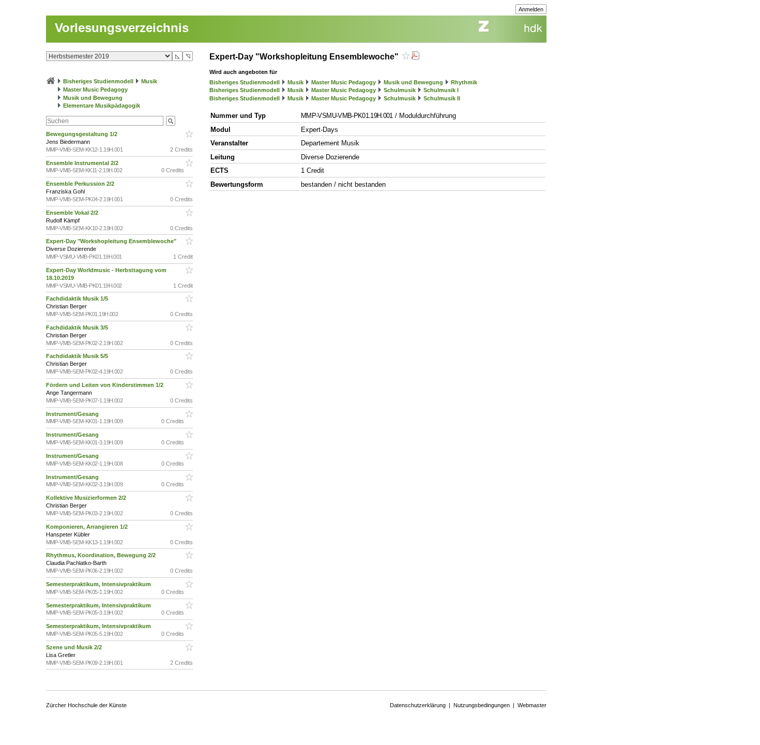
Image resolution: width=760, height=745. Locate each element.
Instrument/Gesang (73, 414)
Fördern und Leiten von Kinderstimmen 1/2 (105, 385)
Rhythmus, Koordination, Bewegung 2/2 (101, 555)
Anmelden (531, 9)
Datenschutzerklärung (418, 705)
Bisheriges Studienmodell (98, 81)
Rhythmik (464, 82)
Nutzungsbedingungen (481, 705)
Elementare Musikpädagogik (101, 105)
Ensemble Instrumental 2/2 (83, 163)
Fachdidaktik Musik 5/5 (78, 356)
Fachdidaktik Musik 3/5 (78, 327)
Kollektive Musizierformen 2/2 (87, 498)
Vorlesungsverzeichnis (122, 28)
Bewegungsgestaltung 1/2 (82, 134)
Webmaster (532, 705)
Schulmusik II (441, 98)
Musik (149, 81)
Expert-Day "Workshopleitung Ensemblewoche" (112, 241)
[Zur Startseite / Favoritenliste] (50, 81)
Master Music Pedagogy (95, 89)
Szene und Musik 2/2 (74, 647)
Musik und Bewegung (93, 98)
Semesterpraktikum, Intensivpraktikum (99, 584)
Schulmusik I (441, 90)
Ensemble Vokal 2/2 (73, 213)
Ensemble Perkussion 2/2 (81, 184)
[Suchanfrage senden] (170, 121)
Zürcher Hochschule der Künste (86, 705)
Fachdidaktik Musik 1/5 (78, 298)
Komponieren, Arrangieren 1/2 (87, 527)
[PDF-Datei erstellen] (415, 56)
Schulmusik (400, 90)
